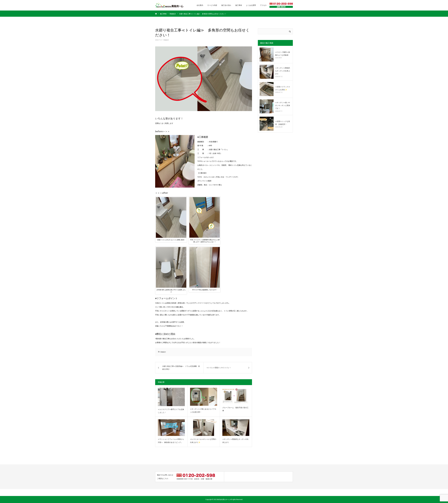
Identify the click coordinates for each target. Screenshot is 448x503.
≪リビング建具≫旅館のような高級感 (282, 53)
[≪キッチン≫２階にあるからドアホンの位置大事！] (203, 397)
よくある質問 (251, 5)
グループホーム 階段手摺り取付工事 (235, 409)
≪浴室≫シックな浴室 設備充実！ (282, 122)
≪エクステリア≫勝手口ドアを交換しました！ (171, 411)
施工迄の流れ (226, 5)
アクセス (263, 5)
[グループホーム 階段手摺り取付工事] (235, 396)
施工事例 (238, 5)
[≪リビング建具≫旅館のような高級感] (267, 54)
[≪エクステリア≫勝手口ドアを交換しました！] (171, 397)
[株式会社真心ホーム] (169, 5)
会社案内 (200, 5)
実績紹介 (166, 40)
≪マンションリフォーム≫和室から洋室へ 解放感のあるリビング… (171, 440)
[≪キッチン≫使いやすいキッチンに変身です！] (267, 106)
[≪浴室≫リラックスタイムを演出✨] (267, 89)
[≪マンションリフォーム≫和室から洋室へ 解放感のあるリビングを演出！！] (171, 427)
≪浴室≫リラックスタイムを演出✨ (282, 88)
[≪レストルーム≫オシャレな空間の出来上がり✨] (203, 427)
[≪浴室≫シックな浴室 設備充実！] (267, 124)
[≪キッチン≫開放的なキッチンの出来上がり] (235, 427)
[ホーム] (156, 14)
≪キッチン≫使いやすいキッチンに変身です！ (282, 105)
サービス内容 (212, 5)
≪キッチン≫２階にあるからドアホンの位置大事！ (203, 410)
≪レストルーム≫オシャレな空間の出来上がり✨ (203, 440)
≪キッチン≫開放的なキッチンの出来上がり (235, 440)
